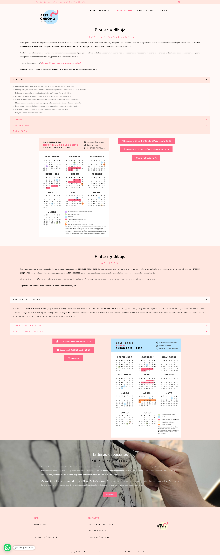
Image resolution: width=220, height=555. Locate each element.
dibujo (17, 119)
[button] (110, 79)
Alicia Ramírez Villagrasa (140, 552)
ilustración (21, 125)
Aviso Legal (40, 524)
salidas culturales (26, 299)
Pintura (18, 80)
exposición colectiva (28, 332)
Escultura (20, 131)
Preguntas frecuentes (99, 537)
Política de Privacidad (45, 537)
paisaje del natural (27, 326)
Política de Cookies (44, 531)
